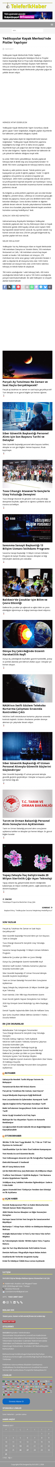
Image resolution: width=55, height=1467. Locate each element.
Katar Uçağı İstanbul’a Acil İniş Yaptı (19, 1115)
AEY (33, 1346)
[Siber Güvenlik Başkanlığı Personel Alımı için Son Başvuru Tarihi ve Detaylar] (27, 416)
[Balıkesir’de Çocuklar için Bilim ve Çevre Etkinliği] (27, 583)
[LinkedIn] (14, 1302)
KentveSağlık (17, 1357)
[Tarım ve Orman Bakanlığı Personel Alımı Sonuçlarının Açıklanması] (27, 804)
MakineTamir (37, 1341)
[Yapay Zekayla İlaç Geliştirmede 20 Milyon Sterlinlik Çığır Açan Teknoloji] (27, 858)
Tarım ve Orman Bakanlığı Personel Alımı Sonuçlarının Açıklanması (26, 822)
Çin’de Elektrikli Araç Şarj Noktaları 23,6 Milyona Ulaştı (27, 1171)
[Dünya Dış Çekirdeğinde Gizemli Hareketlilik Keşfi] (27, 634)
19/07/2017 (9, 49)
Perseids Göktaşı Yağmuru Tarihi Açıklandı (20, 1039)
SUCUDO (6, 1332)
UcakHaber (27, 1341)
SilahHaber (7, 1343)
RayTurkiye (40, 1354)
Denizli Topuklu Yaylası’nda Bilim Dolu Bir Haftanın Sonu (26, 1010)
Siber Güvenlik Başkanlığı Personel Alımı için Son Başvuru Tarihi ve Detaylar (26, 437)
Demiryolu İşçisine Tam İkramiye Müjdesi (20, 1056)
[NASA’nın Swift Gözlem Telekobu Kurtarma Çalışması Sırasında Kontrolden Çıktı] (27, 688)
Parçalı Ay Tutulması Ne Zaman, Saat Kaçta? (23, 1091)
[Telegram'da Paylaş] (40, 287)
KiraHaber (28, 1346)
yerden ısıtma (21, 1414)
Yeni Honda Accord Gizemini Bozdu (18, 1153)
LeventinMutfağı (29, 1357)
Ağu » (10, 1457)
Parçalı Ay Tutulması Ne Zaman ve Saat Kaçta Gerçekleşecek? (25, 383)
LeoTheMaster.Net (19, 1343)
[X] (11, 1302)
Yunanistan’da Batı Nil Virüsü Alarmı (19, 1086)
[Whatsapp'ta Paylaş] (32, 287)
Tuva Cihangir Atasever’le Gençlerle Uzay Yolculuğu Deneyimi (26, 492)
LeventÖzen (31, 1335)
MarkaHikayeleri (42, 1346)
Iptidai (44, 1341)
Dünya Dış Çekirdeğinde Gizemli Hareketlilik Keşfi (24, 652)
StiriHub (6, 1370)
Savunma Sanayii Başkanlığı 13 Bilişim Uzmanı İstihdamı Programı (26, 547)
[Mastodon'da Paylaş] (36, 287)
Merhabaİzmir (30, 1338)
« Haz (5, 1457)
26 (20, 1450)
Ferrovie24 (44, 1367)
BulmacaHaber (8, 1349)
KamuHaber (17, 1341)
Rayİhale (39, 1357)
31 (6, 1454)
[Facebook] (4, 1302)
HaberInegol (7, 1346)
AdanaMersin (19, 1338)
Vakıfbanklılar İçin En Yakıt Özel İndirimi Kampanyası (27, 1149)
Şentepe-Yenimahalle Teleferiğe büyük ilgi (20, 1047)
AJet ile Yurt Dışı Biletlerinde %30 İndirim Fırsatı (24, 1248)
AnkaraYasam (8, 1338)
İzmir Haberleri (8, 1414)
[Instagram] (7, 1302)
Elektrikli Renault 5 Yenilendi (16, 1162)
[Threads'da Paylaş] (50, 287)
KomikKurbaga (20, 1354)
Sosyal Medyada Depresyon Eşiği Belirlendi (22, 1095)
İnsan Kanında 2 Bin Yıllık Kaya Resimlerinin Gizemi (23, 994)
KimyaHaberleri (20, 1335)
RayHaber (10, 1073)
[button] (51, 25)
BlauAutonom (26, 1367)
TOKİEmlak (7, 1359)
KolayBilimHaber (32, 1343)
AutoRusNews (18, 1370)
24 (6, 1450)
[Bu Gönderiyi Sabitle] (18, 287)
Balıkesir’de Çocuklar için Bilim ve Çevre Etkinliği (25, 601)
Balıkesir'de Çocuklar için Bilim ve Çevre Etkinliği (22, 1053)
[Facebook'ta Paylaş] (5, 287)
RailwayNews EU (40, 1370)
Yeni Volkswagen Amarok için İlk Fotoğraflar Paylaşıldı (27, 1158)
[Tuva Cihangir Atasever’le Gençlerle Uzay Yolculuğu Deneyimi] (27, 474)
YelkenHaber (8, 1341)
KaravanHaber (42, 1338)
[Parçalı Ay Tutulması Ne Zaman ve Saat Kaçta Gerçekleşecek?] (27, 365)
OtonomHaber (13, 1135)
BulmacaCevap (8, 1354)
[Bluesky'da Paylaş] (45, 287)
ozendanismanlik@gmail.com (16, 1291)
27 (27, 1450)
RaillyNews (7, 1364)
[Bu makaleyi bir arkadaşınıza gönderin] (23, 287)
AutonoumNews (17, 1364)
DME (11, 1370)
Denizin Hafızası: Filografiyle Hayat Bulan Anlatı (24, 1252)
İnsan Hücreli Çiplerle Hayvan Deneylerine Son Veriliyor (25, 999)
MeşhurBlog (47, 1357)
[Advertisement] (27, 97)
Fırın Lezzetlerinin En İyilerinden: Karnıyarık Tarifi (25, 1099)
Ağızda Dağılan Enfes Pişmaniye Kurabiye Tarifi (24, 1104)
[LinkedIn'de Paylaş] (14, 287)
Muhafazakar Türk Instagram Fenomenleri (20, 1030)
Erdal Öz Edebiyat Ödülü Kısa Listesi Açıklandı (24, 1261)
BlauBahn (28, 1364)
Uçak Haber (11, 1198)
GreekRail (35, 1367)
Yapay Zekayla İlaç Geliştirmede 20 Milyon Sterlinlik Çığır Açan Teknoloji (27, 876)
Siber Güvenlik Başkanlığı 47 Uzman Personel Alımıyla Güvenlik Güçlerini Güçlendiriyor (27, 766)
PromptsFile (28, 1370)
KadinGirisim (41, 1335)
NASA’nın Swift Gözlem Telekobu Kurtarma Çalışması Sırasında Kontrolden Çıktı (24, 709)
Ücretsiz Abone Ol (16, 1401)
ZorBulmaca (7, 1357)
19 (20, 1446)
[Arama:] (27, 30)
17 (6, 1446)
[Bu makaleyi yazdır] (27, 287)
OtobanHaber (18, 1346)
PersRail (17, 1367)
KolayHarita (30, 1354)
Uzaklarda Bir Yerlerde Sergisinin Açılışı (20, 1256)
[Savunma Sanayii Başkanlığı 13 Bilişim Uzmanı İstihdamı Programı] (27, 528)
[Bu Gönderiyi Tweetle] (9, 287)
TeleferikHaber (24, 1332)
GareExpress (37, 1364)
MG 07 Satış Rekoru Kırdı (14, 1166)
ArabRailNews (8, 1367)
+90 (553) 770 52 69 (12, 1289)
